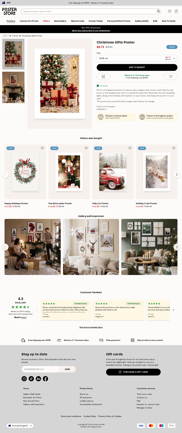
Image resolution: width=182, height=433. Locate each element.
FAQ (138, 401)
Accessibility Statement (91, 404)
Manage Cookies (144, 407)
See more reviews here (91, 327)
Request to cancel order (148, 404)
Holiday (15, 36)
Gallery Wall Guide (31, 394)
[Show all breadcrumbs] (5, 35)
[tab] (169, 11)
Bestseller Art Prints (32, 397)
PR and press (86, 397)
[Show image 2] (13, 87)
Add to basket (137, 67)
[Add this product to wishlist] (170, 76)
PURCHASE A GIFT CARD (135, 372)
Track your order (144, 394)
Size (99, 53)
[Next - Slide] (176, 174)
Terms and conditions (71, 416)
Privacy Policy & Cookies (110, 416)
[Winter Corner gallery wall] (91, 247)
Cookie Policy (89, 416)
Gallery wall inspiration (33, 404)
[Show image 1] (13, 54)
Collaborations (87, 401)
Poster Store (97, 424)
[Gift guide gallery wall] (149, 247)
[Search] (158, 11)
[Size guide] (103, 76)
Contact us (142, 397)
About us (84, 394)
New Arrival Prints (31, 401)
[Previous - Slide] (5, 174)
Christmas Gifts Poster (32, 36)
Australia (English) (20, 425)
